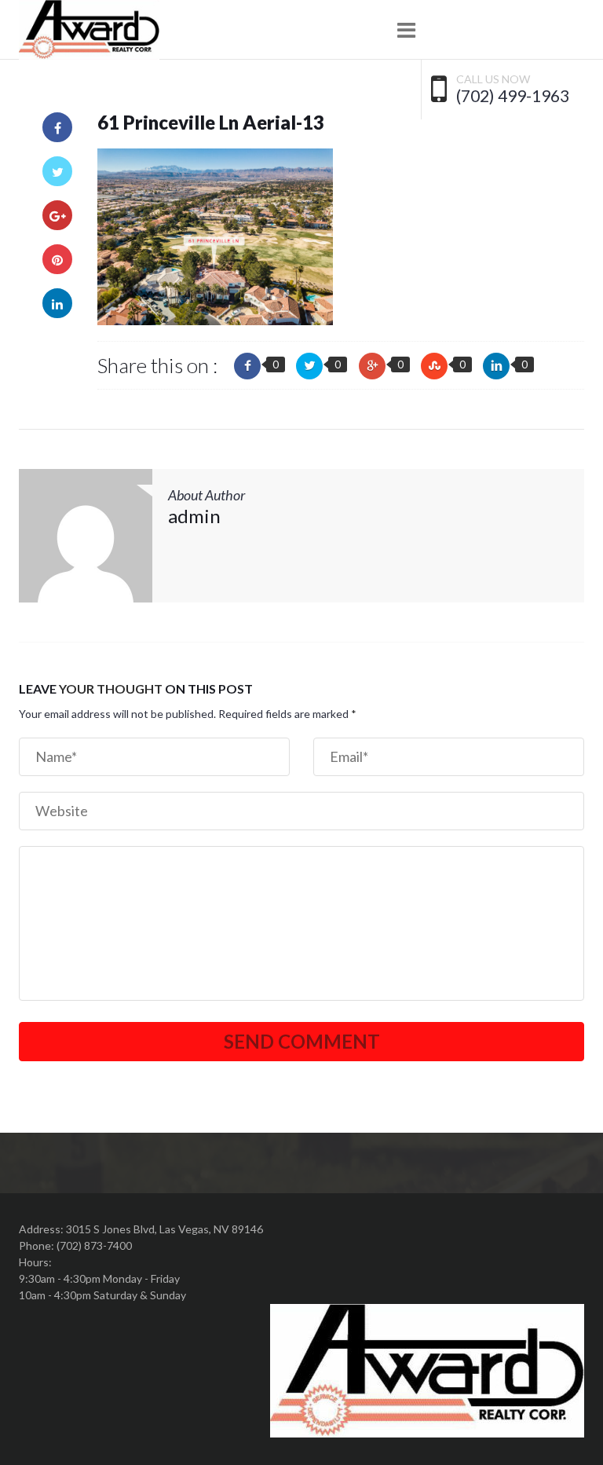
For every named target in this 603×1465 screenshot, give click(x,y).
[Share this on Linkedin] (496, 366)
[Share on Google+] (57, 215)
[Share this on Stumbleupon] (434, 366)
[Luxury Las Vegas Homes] (89, 30)
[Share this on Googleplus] (372, 366)
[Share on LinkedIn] (57, 303)
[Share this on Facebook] (247, 366)
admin (194, 515)
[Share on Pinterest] (57, 259)
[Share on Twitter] (57, 171)
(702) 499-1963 (512, 96)
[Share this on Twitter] (309, 366)
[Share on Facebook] (57, 127)
